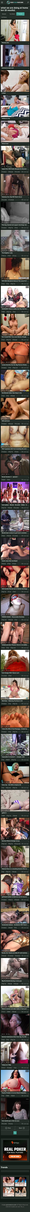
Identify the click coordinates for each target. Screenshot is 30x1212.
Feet (9, 563)
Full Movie (4, 17)
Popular (20, 14)
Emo (17, 227)
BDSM (4, 479)
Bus (15, 311)
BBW (4, 311)
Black (4, 535)
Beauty (11, 899)
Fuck (10, 591)
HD (16, 927)
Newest (4, 14)
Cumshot (16, 535)
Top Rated (12, 14)
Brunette (18, 171)
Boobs (17, 451)
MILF (10, 255)
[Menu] (2, 2)
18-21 (4, 1011)
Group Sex (18, 843)
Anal (4, 283)
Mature (4, 255)
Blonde (13, 395)
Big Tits (11, 227)
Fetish (14, 563)
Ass (8, 283)
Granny (11, 1123)
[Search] (28, 2)
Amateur (5, 171)
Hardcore (18, 955)
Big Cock (16, 367)
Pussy (15, 255)
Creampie (11, 199)
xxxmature (16, 2)
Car (16, 619)
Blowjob (11, 171)
